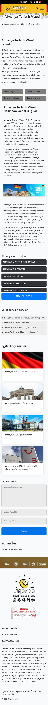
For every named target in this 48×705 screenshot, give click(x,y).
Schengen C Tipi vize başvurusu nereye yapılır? (23, 318)
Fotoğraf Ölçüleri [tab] (12, 98)
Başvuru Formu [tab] (33, 98)
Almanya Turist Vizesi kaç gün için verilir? (20, 332)
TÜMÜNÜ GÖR (23, 296)
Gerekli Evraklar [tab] (33, 92)
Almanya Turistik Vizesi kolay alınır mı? (19, 328)
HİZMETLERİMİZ (9, 629)
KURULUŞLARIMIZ (10, 641)
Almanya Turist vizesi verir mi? (15, 323)
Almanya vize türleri (10, 72)
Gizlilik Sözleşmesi (9, 699)
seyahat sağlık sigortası (28, 220)
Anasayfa (5, 24)
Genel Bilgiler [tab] (10, 92)
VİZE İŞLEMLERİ (9, 635)
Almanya (15, 24)
